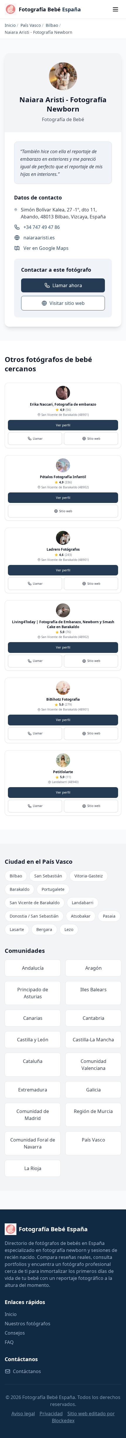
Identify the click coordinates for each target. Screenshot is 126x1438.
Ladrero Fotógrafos (63, 549)
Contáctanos (27, 1371)
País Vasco (31, 25)
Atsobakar (81, 916)
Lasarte (17, 929)
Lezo (68, 929)
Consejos (15, 1333)
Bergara (44, 929)
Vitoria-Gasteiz (88, 876)
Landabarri (82, 902)
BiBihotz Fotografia (63, 699)
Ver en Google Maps (46, 248)
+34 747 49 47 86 (41, 227)
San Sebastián (48, 876)
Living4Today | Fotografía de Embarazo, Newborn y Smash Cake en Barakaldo (63, 624)
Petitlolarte (63, 771)
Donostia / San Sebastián (34, 916)
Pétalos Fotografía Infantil (63, 476)
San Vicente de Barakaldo (34, 902)
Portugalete (53, 889)
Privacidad (51, 1413)
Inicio (10, 25)
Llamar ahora (67, 285)
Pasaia (109, 916)
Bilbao (52, 25)
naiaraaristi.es (39, 237)
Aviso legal (23, 1413)
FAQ (9, 1342)
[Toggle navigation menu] (115, 9)
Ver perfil (63, 425)
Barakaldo (19, 889)
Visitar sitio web (67, 303)
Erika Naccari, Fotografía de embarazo (63, 404)
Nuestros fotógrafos (27, 1323)
